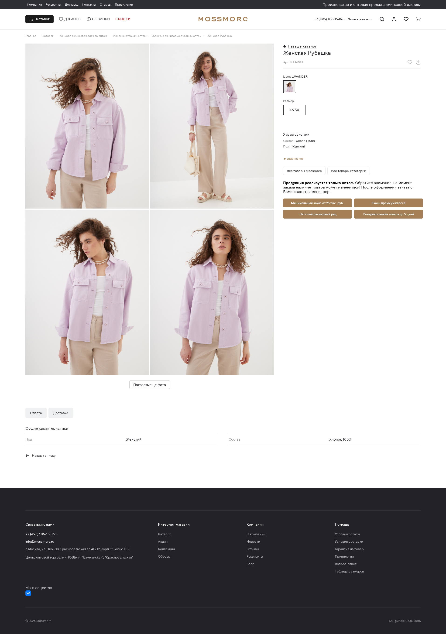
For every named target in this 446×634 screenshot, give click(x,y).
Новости (253, 541)
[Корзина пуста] (418, 19)
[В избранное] (410, 62)
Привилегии (344, 556)
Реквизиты (255, 556)
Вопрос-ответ (346, 564)
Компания (255, 524)
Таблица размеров (349, 571)
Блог (250, 564)
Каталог (164, 534)
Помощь (342, 524)
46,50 (294, 110)
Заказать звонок (360, 19)
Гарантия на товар (349, 549)
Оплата (36, 413)
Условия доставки (349, 541)
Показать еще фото (149, 385)
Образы (164, 556)
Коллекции (166, 549)
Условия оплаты (347, 534)
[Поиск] (382, 19)
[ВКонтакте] (28, 593)
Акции (163, 541)
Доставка (60, 413)
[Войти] (394, 19)
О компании (256, 534)
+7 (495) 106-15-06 (328, 19)
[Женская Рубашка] (87, 126)
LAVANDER (289, 86)
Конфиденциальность (405, 621)
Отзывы (253, 549)
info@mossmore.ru (39, 541)
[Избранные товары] (406, 19)
